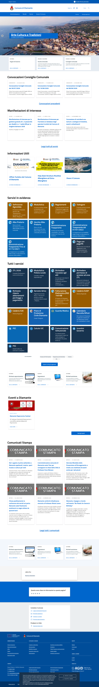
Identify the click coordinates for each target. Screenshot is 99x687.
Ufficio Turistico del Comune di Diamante (20, 178)
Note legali (52, 672)
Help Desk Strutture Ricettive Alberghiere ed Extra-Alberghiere (49, 178)
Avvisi (73, 649)
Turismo (77, 14)
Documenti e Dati (11, 655)
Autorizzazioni (32, 653)
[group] (49, 38)
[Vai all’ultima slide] (2, 36)
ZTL (56, 358)
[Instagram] (76, 8)
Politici (8, 651)
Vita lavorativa (32, 647)
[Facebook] (73, 8)
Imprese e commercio (55, 653)
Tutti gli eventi (81, 433)
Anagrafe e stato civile (33, 651)
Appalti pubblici (53, 651)
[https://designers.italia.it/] (82, 668)
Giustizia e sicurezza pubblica (56, 645)
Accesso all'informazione (45, 356)
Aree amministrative (11, 647)
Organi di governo (11, 645)
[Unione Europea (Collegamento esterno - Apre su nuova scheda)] (13, 636)
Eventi (73, 660)
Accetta (69, 678)
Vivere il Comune (73, 178)
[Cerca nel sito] (88, 8)
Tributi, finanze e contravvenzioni (57, 649)
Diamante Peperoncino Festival (20, 416)
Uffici (8, 649)
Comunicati (74, 647)
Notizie (73, 645)
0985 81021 (12, 671)
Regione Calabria (12, 2)
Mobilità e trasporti (33, 649)
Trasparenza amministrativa (59, 356)
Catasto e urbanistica (33, 645)
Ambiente (52, 647)
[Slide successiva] (97, 36)
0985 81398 (11, 669)
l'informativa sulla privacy (43, 684)
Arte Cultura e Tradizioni (26, 35)
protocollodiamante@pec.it (15, 673)
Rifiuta (69, 675)
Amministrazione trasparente (56, 667)
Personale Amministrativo (13, 653)
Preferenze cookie (49, 683)
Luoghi (73, 658)
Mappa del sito (12, 684)
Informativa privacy (54, 670)
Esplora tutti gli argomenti (49, 364)
